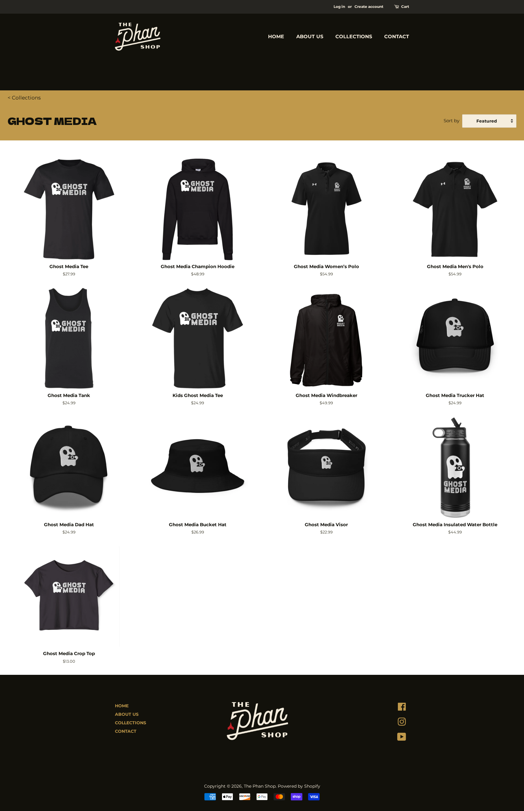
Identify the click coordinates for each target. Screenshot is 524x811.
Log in (339, 6)
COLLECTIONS (353, 36)
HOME (276, 36)
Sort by (451, 120)
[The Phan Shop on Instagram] (402, 723)
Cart (405, 6)
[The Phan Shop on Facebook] (402, 708)
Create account (368, 6)
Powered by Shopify (299, 786)
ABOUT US (309, 36)
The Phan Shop (260, 786)
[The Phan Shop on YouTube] (401, 738)
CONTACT (396, 36)
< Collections (24, 98)
